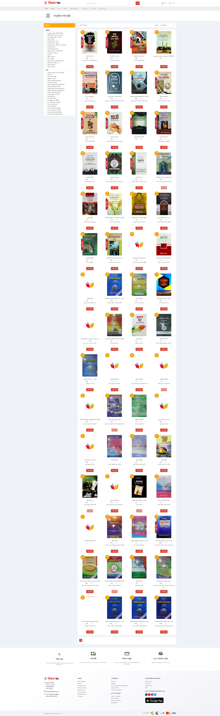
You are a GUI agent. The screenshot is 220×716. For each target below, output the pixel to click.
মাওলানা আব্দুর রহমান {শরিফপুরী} (54, 112)
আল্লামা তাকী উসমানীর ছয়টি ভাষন (164, 258)
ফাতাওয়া (49, 55)
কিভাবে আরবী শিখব (164, 96)
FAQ (146, 687)
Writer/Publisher (82, 694)
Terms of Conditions (116, 690)
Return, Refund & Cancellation (119, 685)
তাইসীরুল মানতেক (164, 339)
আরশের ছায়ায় (114, 540)
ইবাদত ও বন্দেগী (51, 39)
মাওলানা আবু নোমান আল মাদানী (54, 110)
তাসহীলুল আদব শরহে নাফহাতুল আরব (164, 177)
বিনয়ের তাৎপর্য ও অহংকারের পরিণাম (139, 217)
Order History (115, 698)
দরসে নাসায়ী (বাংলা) (114, 500)
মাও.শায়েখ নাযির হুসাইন (53, 104)
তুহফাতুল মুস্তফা (114, 460)
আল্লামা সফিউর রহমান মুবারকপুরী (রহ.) (56, 90)
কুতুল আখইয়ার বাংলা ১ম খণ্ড (164, 217)
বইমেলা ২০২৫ (86, 8)
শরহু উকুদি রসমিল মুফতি (139, 137)
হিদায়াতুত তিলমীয (163, 379)
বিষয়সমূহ (53, 8)
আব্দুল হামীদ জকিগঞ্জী (52, 76)
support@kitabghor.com (52, 691)
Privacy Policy (115, 687)
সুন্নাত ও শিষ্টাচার (51, 66)
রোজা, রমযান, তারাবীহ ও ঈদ (53, 62)
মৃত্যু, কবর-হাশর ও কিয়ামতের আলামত (56, 60)
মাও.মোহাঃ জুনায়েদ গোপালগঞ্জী (54, 102)
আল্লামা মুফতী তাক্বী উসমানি (54, 86)
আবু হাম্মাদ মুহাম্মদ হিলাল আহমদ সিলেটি (56, 72)
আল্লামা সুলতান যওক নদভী (53, 94)
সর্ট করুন (156, 25)
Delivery (113, 683)
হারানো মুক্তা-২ (90, 500)
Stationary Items (82, 687)
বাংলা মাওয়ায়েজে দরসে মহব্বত (114, 419)
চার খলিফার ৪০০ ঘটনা (114, 56)
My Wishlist (114, 702)
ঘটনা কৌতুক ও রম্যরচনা (53, 53)
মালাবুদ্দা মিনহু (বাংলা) (114, 177)
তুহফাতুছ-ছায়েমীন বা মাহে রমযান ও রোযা (139, 540)
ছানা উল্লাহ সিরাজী (52, 98)
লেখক (59, 8)
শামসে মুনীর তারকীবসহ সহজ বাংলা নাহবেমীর (114, 339)
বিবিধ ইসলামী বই (51, 57)
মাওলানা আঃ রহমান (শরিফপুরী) (54, 108)
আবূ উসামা (50, 74)
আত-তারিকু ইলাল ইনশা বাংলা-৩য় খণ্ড (114, 258)
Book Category (82, 681)
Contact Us (148, 683)
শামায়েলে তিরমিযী (90, 258)
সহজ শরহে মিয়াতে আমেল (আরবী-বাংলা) (89, 621)
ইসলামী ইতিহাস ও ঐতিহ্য (53, 43)
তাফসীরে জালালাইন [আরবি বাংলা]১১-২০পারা (139, 621)
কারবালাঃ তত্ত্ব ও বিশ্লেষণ (139, 56)
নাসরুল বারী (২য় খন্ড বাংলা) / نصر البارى (90, 339)
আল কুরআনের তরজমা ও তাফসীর (54, 37)
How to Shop (148, 685)
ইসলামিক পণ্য (102, 8)
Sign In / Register (116, 696)
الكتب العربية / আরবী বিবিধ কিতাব (55, 33)
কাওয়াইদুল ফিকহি (90, 177)
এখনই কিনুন (89, 66)
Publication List (82, 685)
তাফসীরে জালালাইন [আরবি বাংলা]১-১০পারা (164, 621)
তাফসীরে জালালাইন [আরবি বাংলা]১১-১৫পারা (114, 298)
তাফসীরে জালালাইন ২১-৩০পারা (89, 379)
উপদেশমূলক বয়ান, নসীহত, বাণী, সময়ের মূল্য (57, 45)
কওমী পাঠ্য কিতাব (74, 8)
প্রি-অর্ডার (94, 8)
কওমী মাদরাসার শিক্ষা (114, 379)
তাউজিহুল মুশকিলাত (139, 419)
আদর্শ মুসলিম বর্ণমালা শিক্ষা (89, 540)
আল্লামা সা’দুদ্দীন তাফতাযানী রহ (54, 92)
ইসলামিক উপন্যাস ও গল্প (53, 41)
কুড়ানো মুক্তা (139, 339)
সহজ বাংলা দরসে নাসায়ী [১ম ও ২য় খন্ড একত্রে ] (90, 581)
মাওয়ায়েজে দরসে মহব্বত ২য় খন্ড (163, 581)
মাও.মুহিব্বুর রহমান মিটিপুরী (53, 100)
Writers (79, 683)
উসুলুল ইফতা (139, 177)
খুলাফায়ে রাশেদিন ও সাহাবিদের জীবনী (55, 51)
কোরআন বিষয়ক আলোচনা (53, 49)
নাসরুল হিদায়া (90, 298)
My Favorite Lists (116, 700)
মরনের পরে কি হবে (90, 56)
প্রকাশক (65, 8)
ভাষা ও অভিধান (51, 59)
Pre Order (80, 696)
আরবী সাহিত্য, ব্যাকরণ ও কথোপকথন (55, 35)
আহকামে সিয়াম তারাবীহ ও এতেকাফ (139, 500)
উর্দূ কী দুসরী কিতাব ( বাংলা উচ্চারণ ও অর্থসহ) (114, 217)
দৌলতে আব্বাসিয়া (139, 379)
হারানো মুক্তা (164, 460)
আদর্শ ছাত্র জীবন (139, 298)
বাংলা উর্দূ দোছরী (139, 460)
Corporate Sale (82, 692)
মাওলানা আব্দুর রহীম (52, 106)
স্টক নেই (164, 187)
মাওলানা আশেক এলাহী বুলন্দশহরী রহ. (55, 114)
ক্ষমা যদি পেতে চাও (114, 137)
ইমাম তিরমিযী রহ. (51, 96)
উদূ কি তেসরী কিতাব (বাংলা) (164, 500)
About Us (113, 681)
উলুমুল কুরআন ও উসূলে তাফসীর (114, 96)
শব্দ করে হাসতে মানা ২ (89, 137)
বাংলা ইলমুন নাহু (139, 581)
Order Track (148, 681)
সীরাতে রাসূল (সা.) (51, 64)
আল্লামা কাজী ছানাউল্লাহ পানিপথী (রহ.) (56, 84)
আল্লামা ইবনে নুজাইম (52, 82)
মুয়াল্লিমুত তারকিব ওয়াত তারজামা (164, 298)
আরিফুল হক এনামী (51, 78)
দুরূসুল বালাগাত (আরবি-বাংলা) (139, 258)
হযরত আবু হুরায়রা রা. (89, 96)
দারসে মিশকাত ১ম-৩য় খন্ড (163, 419)
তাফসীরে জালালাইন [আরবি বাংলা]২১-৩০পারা (114, 621)
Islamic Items (81, 690)
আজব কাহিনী (90, 217)
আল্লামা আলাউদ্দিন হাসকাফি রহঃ (54, 80)
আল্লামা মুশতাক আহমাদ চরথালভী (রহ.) (56, 88)
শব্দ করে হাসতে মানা (164, 137)
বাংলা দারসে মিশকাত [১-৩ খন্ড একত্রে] (164, 540)
